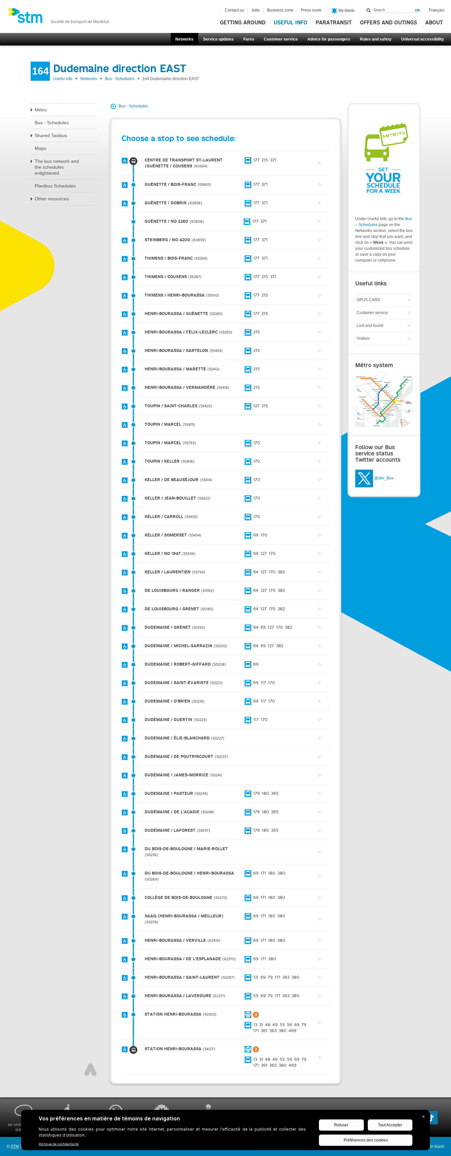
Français (436, 10)
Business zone (280, 10)
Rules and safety (376, 39)
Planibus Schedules (55, 185)
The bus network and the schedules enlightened (57, 167)
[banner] (58, 17)
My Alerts (346, 10)
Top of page (90, 1069)
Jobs (255, 10)
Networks (184, 39)
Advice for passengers (328, 39)
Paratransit (334, 23)
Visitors (363, 338)
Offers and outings (388, 23)
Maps (40, 148)
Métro (41, 109)
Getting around (242, 23)
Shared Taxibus (51, 135)
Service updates (218, 39)
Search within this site (368, 10)
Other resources (52, 198)
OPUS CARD (368, 300)
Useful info (290, 23)
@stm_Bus (384, 478)
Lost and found (370, 325)
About (434, 23)
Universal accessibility (422, 39)
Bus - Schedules (119, 78)
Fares (248, 39)
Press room (311, 10)
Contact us (234, 10)
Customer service (281, 39)
